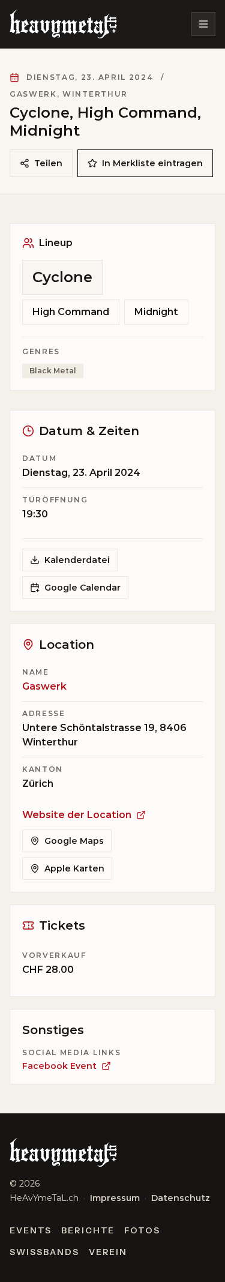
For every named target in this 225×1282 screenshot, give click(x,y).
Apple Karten (74, 868)
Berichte (88, 1230)
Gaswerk (44, 686)
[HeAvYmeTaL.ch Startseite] (63, 24)
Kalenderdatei (77, 560)
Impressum (115, 1198)
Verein (108, 1252)
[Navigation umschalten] (203, 24)
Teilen (48, 163)
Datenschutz (180, 1198)
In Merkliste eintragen (152, 163)
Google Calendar (82, 587)
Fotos (142, 1230)
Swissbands (44, 1252)
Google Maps (74, 840)
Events (31, 1230)
